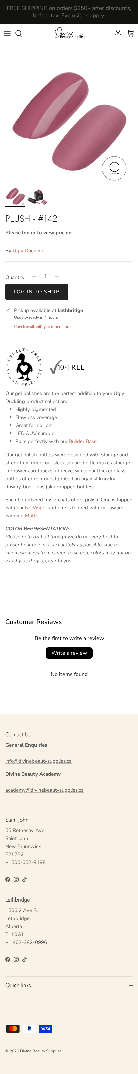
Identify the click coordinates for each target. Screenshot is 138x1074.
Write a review (69, 653)
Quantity (15, 277)
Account (69, 18)
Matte (31, 515)
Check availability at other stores (43, 326)
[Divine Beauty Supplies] (69, 33)
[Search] (22, 33)
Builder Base (83, 441)
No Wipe (35, 507)
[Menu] (7, 33)
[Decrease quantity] (32, 276)
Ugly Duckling (29, 250)
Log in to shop (37, 291)
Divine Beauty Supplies (41, 1051)
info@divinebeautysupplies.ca (38, 761)
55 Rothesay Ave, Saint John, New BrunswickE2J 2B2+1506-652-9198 (25, 846)
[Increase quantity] (59, 276)
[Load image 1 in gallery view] (69, 123)
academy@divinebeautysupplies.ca (44, 790)
